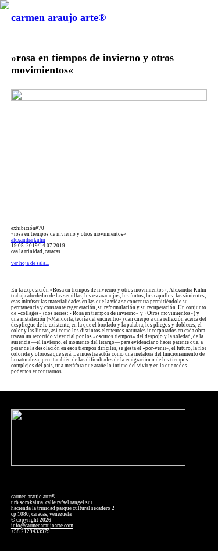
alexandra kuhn (28, 240)
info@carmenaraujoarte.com (42, 526)
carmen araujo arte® (58, 17)
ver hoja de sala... (30, 263)
